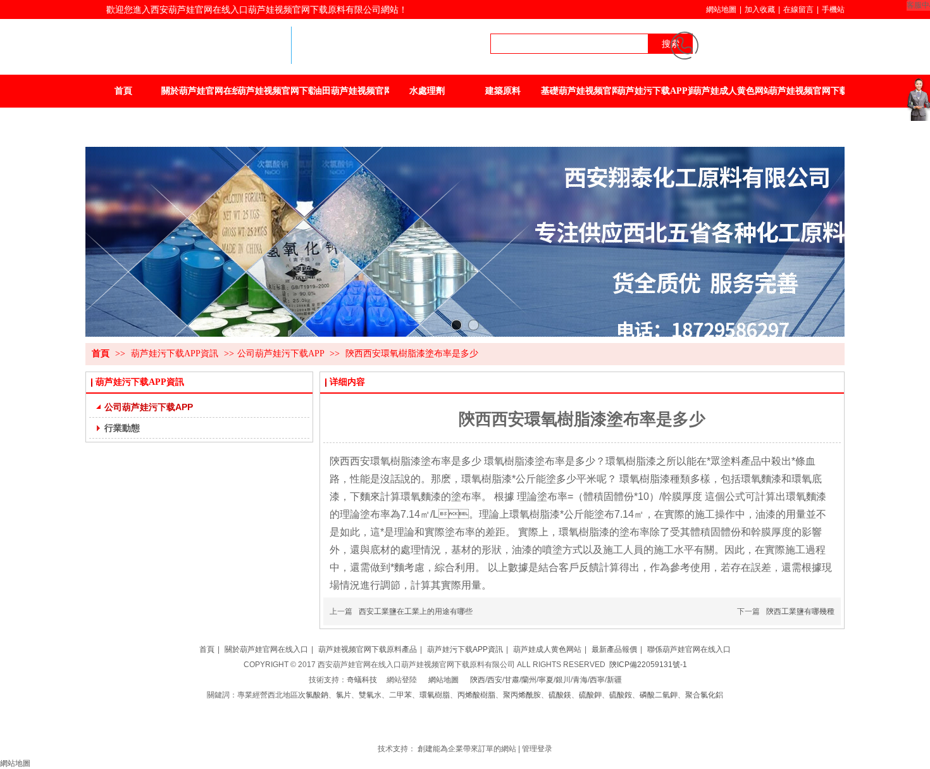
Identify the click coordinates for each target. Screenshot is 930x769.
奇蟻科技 (362, 679)
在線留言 (798, 9)
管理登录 (537, 748)
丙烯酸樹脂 (476, 695)
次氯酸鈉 (313, 695)
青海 (580, 679)
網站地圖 (721, 9)
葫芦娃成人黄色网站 (547, 649)
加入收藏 (760, 9)
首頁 (100, 353)
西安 (494, 679)
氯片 (343, 695)
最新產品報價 (614, 649)
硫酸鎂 (560, 695)
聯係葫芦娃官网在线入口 (689, 649)
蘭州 (528, 679)
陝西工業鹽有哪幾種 (800, 611)
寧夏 (546, 679)
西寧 (597, 679)
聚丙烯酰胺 (522, 695)
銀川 (563, 679)
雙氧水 (370, 695)
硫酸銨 (620, 695)
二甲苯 (400, 695)
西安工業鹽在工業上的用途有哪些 (416, 611)
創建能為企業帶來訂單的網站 (467, 748)
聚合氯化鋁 (704, 695)
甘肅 (511, 679)
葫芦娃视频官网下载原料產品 (367, 649)
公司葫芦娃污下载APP (280, 353)
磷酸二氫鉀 (659, 695)
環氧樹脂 (434, 695)
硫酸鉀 (590, 695)
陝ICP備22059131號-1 (648, 664)
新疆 (614, 679)
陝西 (477, 679)
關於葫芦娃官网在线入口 (266, 649)
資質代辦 (489, 725)
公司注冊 (458, 725)
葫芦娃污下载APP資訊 (176, 353)
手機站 (833, 9)
